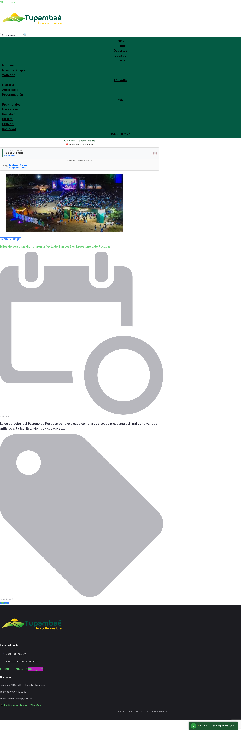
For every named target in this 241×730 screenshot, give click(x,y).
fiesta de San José (6, 599)
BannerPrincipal (10, 239)
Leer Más (4, 603)
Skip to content (11, 2)
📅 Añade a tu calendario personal (79, 160)
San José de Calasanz (18, 167)
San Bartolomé (10, 155)
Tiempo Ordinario (13, 152)
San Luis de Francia (18, 165)
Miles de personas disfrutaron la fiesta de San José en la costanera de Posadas (55, 246)
